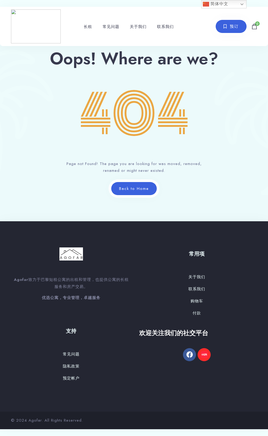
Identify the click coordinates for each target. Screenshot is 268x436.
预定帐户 (71, 378)
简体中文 (218, 4)
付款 (197, 313)
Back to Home (134, 188)
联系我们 (165, 27)
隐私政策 (71, 366)
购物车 (197, 301)
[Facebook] (189, 354)
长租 (88, 27)
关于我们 (138, 27)
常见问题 (111, 27)
